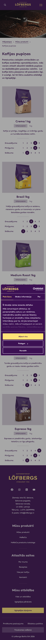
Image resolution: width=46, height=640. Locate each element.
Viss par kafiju (23, 572)
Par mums (23, 562)
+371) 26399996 (27, 510)
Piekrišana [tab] (7, 297)
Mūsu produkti (23, 532)
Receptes (23, 567)
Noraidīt (23, 350)
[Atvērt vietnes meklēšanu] (5, 5)
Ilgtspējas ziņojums (23, 610)
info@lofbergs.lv (27, 513)
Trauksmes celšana (23, 630)
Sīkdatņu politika (35, 623)
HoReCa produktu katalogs (23, 542)
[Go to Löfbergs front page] (23, 6)
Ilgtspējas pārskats (23, 602)
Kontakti (23, 577)
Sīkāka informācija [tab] (23, 297)
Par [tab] (39, 297)
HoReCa (23, 537)
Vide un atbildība (23, 596)
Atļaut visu (23, 336)
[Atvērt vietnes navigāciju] (41, 5)
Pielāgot (21, 343)
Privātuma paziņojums (13, 623)
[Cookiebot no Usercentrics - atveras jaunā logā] (33, 289)
